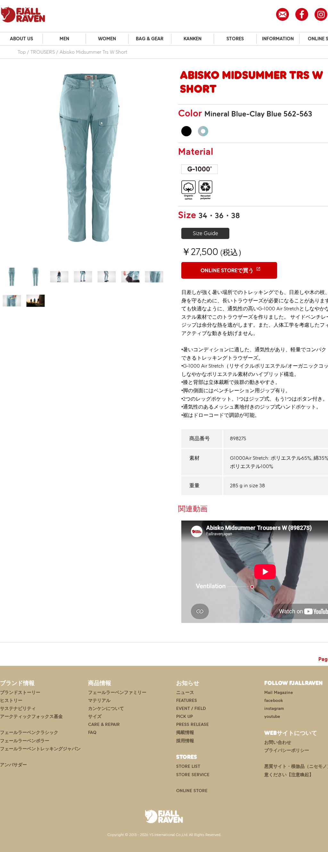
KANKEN (192, 39)
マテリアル (99, 700)
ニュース (185, 692)
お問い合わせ (277, 742)
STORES (235, 39)
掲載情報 (185, 732)
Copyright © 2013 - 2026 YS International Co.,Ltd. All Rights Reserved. (164, 834)
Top (22, 52)
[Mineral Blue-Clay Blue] (203, 131)
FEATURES (186, 700)
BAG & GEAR (149, 39)
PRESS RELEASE (192, 724)
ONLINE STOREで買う (227, 270)
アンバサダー (13, 765)
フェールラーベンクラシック (29, 732)
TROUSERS (42, 52)
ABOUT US (21, 39)
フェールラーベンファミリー (117, 692)
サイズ (95, 716)
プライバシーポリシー (286, 750)
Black (186, 131)
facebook (273, 700)
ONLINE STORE (192, 790)
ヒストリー (11, 700)
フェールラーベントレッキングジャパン (40, 749)
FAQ (92, 732)
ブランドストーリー (20, 692)
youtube (272, 716)
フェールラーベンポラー (24, 741)
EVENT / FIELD (191, 708)
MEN (64, 39)
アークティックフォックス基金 (31, 716)
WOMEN (107, 39)
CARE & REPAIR (104, 724)
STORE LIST (188, 766)
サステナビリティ (18, 708)
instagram (274, 708)
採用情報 (185, 741)
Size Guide (205, 233)
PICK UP (184, 716)
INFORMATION (278, 39)
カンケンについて (106, 708)
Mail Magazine (278, 692)
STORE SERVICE (192, 774)
